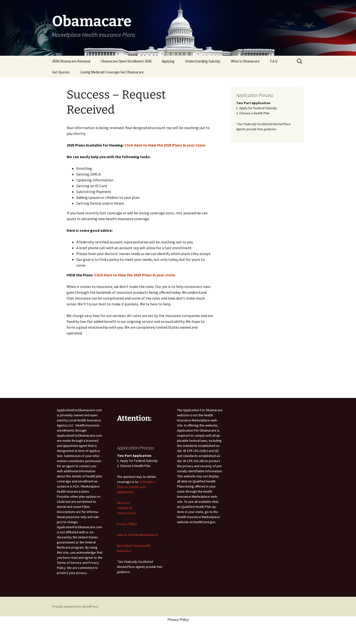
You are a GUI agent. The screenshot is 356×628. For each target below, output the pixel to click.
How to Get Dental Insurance (137, 535)
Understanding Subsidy (202, 61)
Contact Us (125, 508)
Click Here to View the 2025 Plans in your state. (165, 145)
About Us (123, 503)
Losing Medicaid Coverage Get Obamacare (112, 72)
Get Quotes (61, 72)
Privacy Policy (127, 524)
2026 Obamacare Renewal (71, 61)
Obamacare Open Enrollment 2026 (126, 61)
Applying (168, 61)
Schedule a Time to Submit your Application (136, 487)
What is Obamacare (245, 61)
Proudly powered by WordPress (75, 606)
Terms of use (126, 513)
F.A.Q (274, 61)
